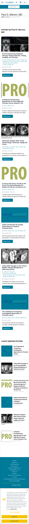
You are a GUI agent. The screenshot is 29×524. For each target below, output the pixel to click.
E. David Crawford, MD (20, 317)
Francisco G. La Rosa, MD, (20, 61)
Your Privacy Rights (14, 481)
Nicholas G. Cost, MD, (9, 147)
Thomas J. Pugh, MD (8, 64)
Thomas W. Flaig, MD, (9, 272)
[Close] (27, 490)
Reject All (14, 516)
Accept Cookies (14, 521)
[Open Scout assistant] (20, 2)
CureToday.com (14, 464)
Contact (14, 473)
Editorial (14, 471)
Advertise (14, 462)
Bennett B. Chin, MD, (8, 61)
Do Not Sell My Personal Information (14, 479)
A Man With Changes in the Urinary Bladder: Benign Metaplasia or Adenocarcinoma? (21, 366)
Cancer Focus (12, 6)
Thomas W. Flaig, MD (8, 148)
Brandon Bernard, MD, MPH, (10, 63)
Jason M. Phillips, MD (20, 230)
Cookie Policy (13, 509)
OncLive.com (14, 466)
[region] (14, 506)
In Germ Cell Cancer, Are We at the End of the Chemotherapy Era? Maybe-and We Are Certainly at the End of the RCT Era (21, 385)
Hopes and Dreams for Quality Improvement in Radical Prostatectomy (20, 400)
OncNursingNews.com (14, 468)
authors (7, 17)
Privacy (14, 477)
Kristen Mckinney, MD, (8, 275)
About (14, 460)
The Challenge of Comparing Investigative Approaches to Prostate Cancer (21, 350)
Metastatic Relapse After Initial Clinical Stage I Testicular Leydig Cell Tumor (20, 417)
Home (2, 17)
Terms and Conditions (14, 475)
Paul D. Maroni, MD (9, 105)
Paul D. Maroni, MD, (22, 60)
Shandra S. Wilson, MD (9, 276)
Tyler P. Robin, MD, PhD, (10, 60)
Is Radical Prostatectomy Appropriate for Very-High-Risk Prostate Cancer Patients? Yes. (20, 435)
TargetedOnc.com (14, 470)
